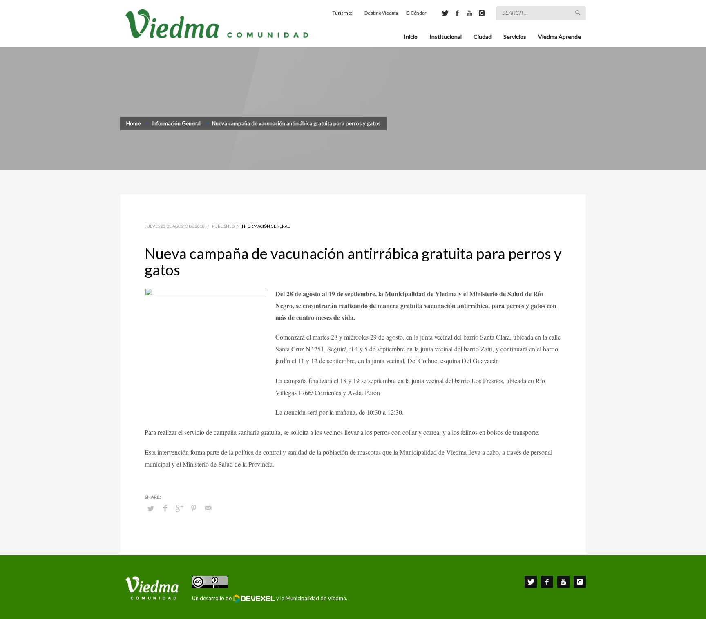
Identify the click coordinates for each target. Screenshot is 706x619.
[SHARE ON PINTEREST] (194, 508)
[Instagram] (482, 13)
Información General (265, 225)
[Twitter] (445, 13)
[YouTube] (469, 13)
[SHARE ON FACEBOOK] (165, 508)
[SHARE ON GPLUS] (179, 508)
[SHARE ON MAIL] (208, 508)
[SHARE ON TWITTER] (151, 508)
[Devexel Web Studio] (254, 598)
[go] (578, 13)
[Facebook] (457, 13)
